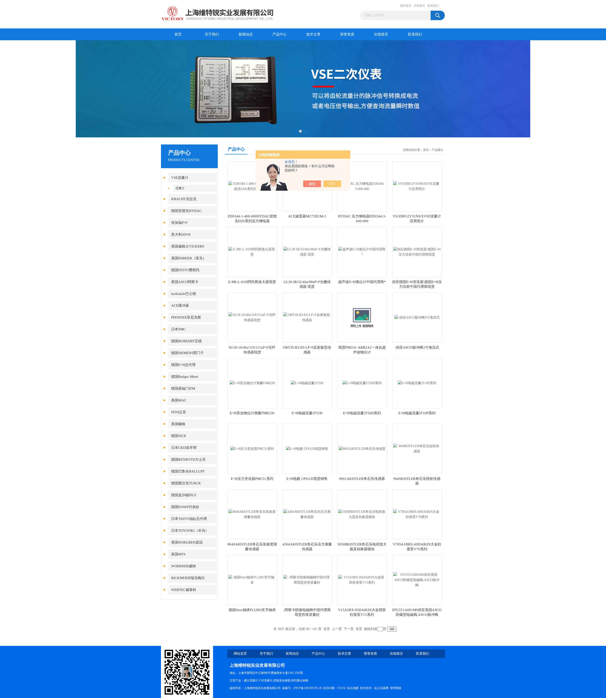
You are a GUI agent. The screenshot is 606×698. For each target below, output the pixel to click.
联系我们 (433, 5)
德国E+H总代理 (183, 365)
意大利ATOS (181, 234)
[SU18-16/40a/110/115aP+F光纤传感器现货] (252, 317)
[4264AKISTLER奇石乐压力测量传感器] (307, 514)
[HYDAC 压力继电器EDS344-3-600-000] (362, 186)
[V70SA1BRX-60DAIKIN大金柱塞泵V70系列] (417, 514)
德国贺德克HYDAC (186, 211)
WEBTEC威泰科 (183, 590)
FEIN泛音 (178, 412)
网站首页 (240, 653)
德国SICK (178, 436)
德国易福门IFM (183, 388)
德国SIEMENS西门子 (187, 353)
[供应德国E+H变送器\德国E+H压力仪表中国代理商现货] (417, 251)
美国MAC (178, 400)
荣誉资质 (347, 34)
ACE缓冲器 (180, 305)
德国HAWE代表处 (185, 507)
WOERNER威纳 (183, 566)
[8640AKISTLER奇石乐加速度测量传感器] (252, 514)
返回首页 (405, 5)
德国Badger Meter (184, 376)
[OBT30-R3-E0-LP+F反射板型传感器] (307, 317)
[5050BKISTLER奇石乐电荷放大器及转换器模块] (362, 514)
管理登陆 (395, 688)
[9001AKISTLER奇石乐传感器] (362, 448)
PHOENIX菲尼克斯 (186, 317)
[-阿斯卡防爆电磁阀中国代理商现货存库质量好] (307, 579)
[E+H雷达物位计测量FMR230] (252, 383)
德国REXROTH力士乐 (188, 459)
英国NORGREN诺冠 (187, 542)
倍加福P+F (179, 223)
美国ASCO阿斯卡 (184, 282)
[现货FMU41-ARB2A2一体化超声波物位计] (362, 317)
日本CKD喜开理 (183, 448)
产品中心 (279, 34)
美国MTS (178, 554)
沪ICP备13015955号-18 (308, 688)
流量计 (180, 188)
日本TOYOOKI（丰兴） (190, 530)
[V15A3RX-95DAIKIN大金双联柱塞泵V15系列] (362, 579)
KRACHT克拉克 (183, 199)
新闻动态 (246, 34)
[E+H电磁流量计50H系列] (362, 383)
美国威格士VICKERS (187, 246)
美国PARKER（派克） (188, 258)
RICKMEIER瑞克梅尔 (188, 578)
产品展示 (437, 150)
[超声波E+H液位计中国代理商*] (362, 251)
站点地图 (353, 688)
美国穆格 (178, 424)
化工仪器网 (381, 688)
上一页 (337, 629)
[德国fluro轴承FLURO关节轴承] (252, 579)
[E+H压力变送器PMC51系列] (252, 448)
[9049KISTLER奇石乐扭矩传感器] (417, 448)
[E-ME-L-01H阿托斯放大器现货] (252, 251)
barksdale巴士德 (183, 294)
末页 (359, 629)
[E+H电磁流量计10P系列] (417, 383)
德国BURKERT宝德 (186, 341)
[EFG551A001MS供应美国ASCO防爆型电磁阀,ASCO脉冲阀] (417, 579)
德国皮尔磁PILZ (183, 495)
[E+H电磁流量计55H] (307, 383)
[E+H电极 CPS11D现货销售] (307, 448)
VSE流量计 (179, 178)
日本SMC (178, 329)
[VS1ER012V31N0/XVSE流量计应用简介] (417, 186)
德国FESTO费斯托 (185, 270)
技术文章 (313, 34)
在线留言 (419, 5)
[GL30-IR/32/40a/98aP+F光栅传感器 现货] (307, 251)
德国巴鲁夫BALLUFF (188, 471)
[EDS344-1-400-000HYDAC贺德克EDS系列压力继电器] (252, 186)
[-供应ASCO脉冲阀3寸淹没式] (417, 317)
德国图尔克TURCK (186, 483)
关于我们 (212, 34)
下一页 (349, 629)
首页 (178, 34)
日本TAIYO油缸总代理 (189, 519)
